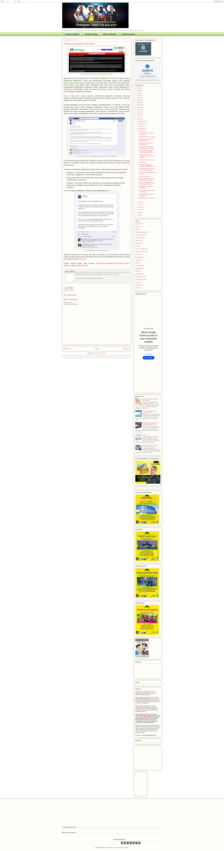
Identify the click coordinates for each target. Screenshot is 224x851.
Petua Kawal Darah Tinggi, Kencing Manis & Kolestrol (146, 147)
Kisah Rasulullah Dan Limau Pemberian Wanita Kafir (146, 169)
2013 (138, 119)
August (141, 131)
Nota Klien (138, 274)
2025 (138, 90)
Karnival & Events (140, 251)
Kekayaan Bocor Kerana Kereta (147, 136)
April (140, 207)
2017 (138, 109)
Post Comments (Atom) (100, 353)
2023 (138, 95)
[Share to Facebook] (70, 288)
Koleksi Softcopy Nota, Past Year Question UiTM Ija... (146, 179)
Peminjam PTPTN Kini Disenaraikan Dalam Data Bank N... (146, 156)
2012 (138, 212)
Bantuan (137, 226)
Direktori (137, 240)
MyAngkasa (138, 268)
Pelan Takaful (139, 276)
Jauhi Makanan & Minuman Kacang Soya (146, 143)
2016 (138, 112)
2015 (138, 114)
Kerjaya (137, 254)
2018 (138, 107)
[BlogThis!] (67, 288)
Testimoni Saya (91, 34)
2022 (138, 97)
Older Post (126, 348)
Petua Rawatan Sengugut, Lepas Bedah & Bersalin (145, 151)
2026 (138, 88)
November (142, 123)
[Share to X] (69, 288)
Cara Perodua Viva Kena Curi (146, 160)
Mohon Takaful (109, 34)
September (142, 128)
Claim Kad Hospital (140, 232)
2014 (138, 116)
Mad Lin (145, 434)
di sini (107, 190)
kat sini (122, 160)
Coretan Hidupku (72, 34)
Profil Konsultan (128, 34)
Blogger (127, 847)
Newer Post (67, 348)
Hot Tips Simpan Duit (144, 176)
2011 (138, 215)
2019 (138, 104)
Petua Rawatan (139, 279)
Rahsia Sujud (142, 162)
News (136, 271)
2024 (138, 93)
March (141, 209)
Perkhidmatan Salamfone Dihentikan (145, 187)
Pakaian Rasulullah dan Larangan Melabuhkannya (146, 165)
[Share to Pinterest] (72, 288)
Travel (137, 287)
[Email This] (65, 288)
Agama (137, 223)
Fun (136, 246)
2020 (138, 102)
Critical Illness (139, 237)
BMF (136, 229)
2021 (138, 100)
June (140, 205)
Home (97, 348)
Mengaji (137, 260)
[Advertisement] (148, 757)
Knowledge (70, 290)
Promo (137, 282)
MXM (136, 262)
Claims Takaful (139, 235)
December (142, 121)
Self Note (137, 285)
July (140, 202)
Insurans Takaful (139, 249)
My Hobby (138, 265)
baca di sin (82, 259)
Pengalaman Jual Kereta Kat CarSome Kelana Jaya (150, 423)
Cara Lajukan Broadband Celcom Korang (150, 411)
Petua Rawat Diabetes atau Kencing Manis (146, 139)
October (141, 126)
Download (138, 243)
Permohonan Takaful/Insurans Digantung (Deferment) (146, 183)
